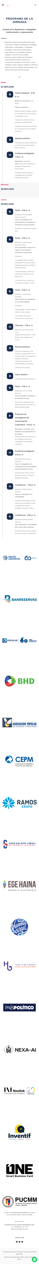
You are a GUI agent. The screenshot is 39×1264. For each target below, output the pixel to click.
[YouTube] (22, 1242)
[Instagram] (19, 1242)
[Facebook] (17, 1242)
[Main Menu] (35, 5)
